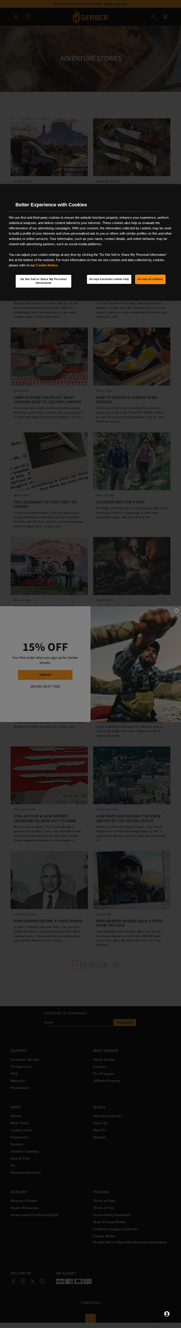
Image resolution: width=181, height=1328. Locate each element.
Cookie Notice (46, 265)
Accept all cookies (150, 279)
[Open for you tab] (167, 1314)
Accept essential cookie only (109, 279)
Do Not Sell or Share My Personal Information (44, 281)
